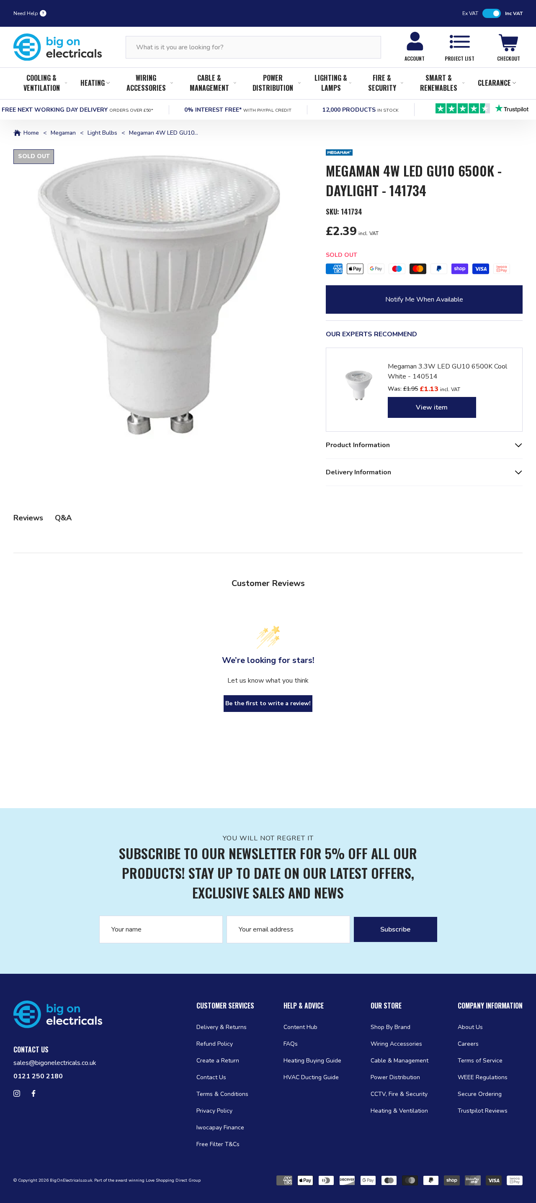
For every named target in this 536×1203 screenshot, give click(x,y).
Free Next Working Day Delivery (77, 110)
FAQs (290, 1044)
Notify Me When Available (424, 299)
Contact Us (211, 1077)
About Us (470, 1027)
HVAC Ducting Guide (311, 1077)
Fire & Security (382, 83)
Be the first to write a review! (268, 703)
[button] (159, 295)
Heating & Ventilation (399, 1111)
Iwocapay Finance (220, 1127)
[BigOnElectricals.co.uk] (57, 47)
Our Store (386, 1006)
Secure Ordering (480, 1094)
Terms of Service (480, 1061)
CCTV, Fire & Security (399, 1094)
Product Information (358, 445)
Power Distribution (273, 83)
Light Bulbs (102, 133)
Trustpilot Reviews (483, 1111)
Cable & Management (209, 83)
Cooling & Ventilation (41, 83)
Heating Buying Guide (312, 1061)
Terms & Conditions (222, 1094)
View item (432, 407)
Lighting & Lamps (330, 83)
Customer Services (225, 1006)
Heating (92, 83)
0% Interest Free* (237, 110)
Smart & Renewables (438, 83)
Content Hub (300, 1027)
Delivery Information (358, 472)
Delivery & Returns (221, 1027)
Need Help (25, 13)
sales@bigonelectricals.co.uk (54, 1062)
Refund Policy (214, 1044)
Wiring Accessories (146, 83)
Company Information (490, 1006)
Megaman (63, 133)
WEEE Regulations (483, 1077)
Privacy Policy (214, 1111)
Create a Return (217, 1061)
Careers (468, 1044)
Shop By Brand (390, 1027)
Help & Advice (303, 1006)
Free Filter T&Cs (218, 1144)
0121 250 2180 (38, 1076)
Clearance (494, 83)
